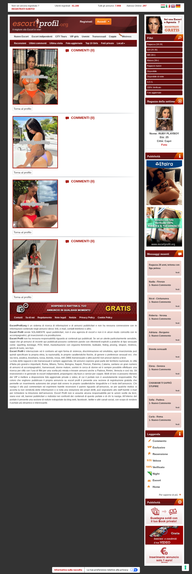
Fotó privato (107, 43)
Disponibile (152, 71)
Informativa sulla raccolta (68, 569)
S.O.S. (150, 82)
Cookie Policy (105, 317)
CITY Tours (61, 36)
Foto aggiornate (74, 43)
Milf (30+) (151, 55)
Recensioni (20, 43)
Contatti (18, 317)
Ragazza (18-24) (155, 44)
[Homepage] (41, 23)
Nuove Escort (21, 36)
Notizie (72, 317)
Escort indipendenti (42, 36)
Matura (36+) (153, 60)
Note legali (60, 317)
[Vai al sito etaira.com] (164, 182)
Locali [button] (120, 43)
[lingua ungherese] (163, 5)
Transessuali (99, 36)
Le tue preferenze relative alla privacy (107, 569)
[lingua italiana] (168, 5)
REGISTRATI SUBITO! (23, 9)
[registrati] (164, 25)
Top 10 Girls (92, 43)
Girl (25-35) (152, 50)
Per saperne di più (168, 495)
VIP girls (74, 36)
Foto (164, 144)
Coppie (112, 36)
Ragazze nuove (154, 66)
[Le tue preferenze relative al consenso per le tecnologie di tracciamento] (185, 567)
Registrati (86, 21)
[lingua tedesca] (178, 5)
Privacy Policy (87, 317)
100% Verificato (154, 87)
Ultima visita (56, 43)
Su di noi (30, 317)
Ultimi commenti (37, 43)
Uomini (85, 36)
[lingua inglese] (173, 5)
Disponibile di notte (155, 76)
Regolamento (45, 317)
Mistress (126, 36)
